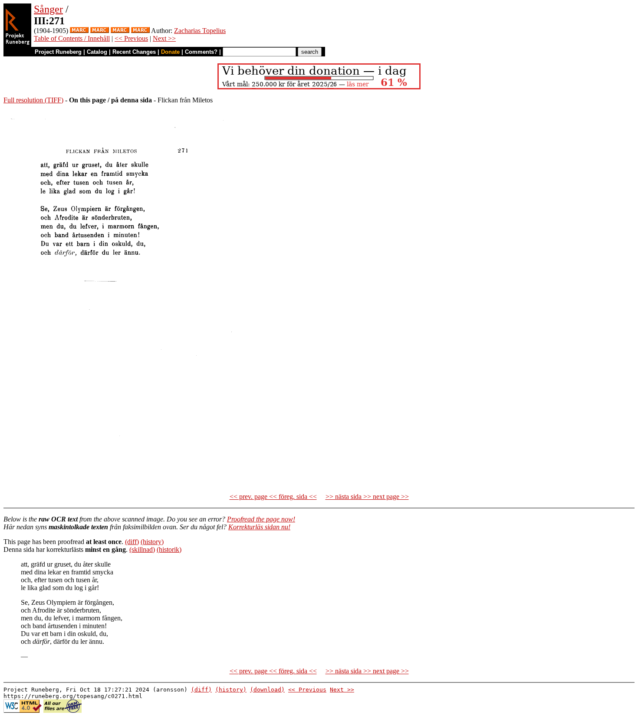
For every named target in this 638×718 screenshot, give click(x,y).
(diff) (132, 541)
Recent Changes (134, 52)
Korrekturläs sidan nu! (259, 527)
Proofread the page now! (261, 519)
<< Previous (131, 38)
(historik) (169, 549)
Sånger (48, 9)
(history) (152, 541)
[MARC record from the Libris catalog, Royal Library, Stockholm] (79, 30)
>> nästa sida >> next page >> (367, 496)
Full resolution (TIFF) (33, 100)
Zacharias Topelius (200, 30)
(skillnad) (142, 549)
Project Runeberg (58, 52)
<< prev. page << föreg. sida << (273, 496)
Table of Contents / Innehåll (72, 38)
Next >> (164, 38)
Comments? (201, 52)
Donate (170, 52)
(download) (267, 689)
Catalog (97, 52)
